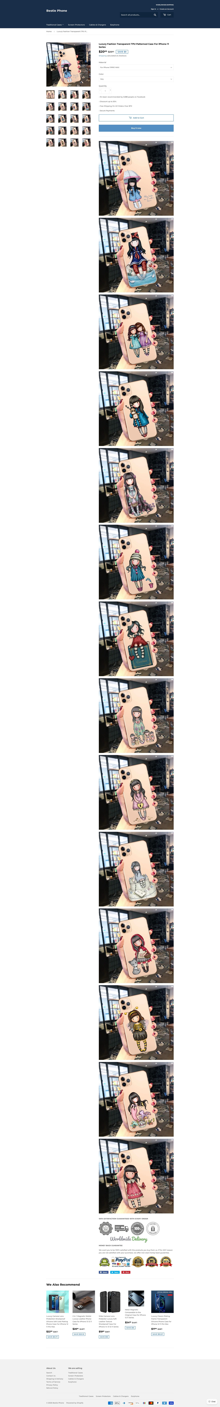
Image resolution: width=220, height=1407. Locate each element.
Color (101, 74)
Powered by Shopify (74, 1403)
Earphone (114, 25)
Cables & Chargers (97, 25)
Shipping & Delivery (54, 1379)
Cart (169, 15)
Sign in (153, 9)
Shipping (103, 56)
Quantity (103, 86)
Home (49, 31)
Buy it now (136, 128)
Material (102, 62)
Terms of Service (53, 1382)
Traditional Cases (54, 25)
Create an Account (167, 9)
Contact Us (51, 1376)
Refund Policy (52, 1388)
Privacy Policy (52, 1385)
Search (49, 1373)
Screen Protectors (76, 25)
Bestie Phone (56, 10)
